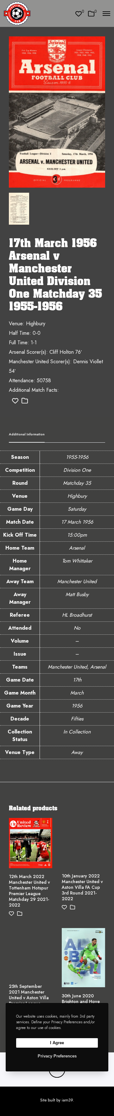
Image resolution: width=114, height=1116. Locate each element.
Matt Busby (77, 594)
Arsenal (77, 548)
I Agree (57, 1042)
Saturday (77, 509)
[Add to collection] (25, 401)
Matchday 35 (77, 483)
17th (77, 679)
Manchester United (77, 581)
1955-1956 (77, 457)
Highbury (77, 496)
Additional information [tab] (27, 434)
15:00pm (77, 535)
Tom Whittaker (77, 560)
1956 (77, 705)
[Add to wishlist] (15, 401)
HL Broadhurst (77, 615)
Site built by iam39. (57, 1100)
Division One (77, 470)
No (77, 628)
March (77, 692)
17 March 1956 (77, 522)
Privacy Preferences (57, 1056)
